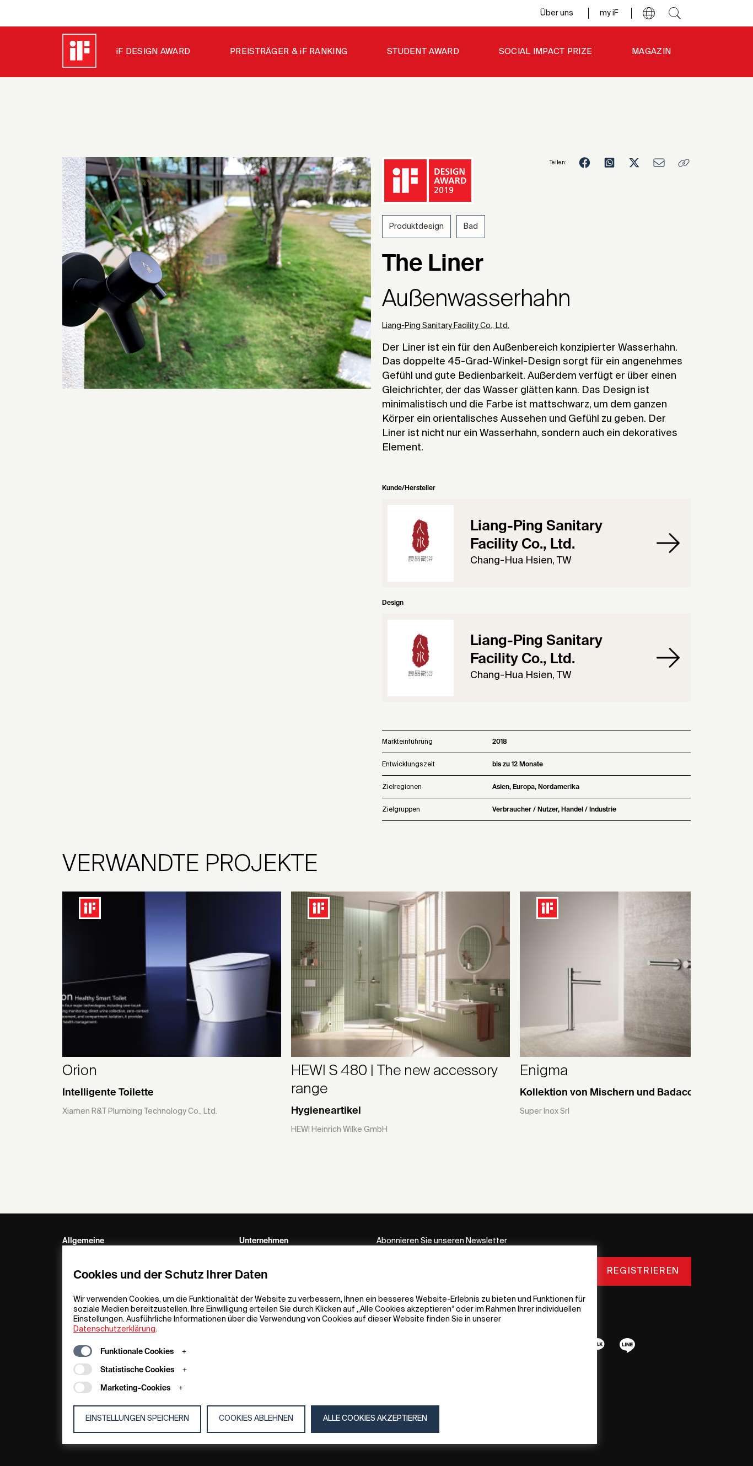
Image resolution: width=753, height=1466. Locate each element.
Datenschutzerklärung (114, 1329)
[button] (648, 13)
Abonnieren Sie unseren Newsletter (441, 1241)
